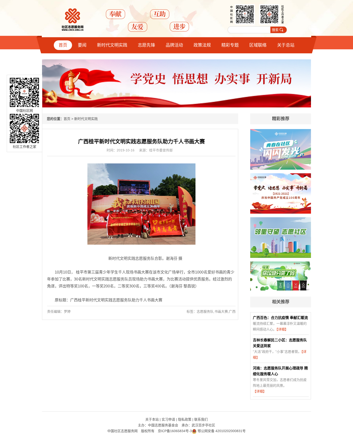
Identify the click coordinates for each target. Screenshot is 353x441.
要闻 (82, 45)
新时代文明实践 (112, 45)
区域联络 (258, 45)
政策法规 (202, 45)
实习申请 (168, 419)
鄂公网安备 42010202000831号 (221, 431)
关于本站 (152, 419)
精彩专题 (230, 45)
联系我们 (201, 419)
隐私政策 (184, 419)
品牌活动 (174, 45)
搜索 (275, 30)
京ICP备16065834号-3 (175, 431)
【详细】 (282, 329)
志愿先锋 (146, 45)
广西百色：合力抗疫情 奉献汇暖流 (280, 318)
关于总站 (285, 45)
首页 (63, 45)
